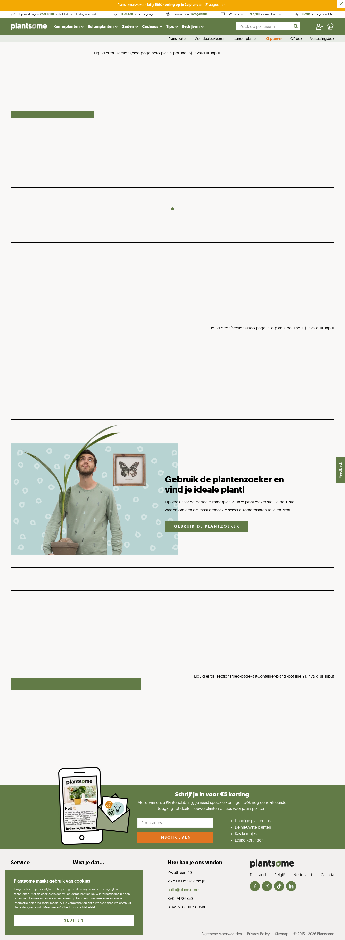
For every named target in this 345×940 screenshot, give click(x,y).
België (279, 874)
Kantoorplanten (245, 39)
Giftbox (296, 39)
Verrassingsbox (322, 39)
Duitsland (258, 874)
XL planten (274, 39)
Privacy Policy (258, 934)
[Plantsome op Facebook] (255, 886)
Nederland (302, 874)
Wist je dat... (88, 862)
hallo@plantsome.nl (185, 889)
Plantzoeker (178, 39)
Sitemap (281, 934)
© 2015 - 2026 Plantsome (313, 934)
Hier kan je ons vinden (195, 862)
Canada (327, 874)
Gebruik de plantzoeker (206, 526)
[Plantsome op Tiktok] (279, 886)
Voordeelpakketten (210, 39)
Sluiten (74, 920)
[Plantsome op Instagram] (267, 886)
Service (20, 862)
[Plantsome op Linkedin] (291, 886)
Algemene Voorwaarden (221, 934)
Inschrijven (175, 837)
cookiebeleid (86, 907)
